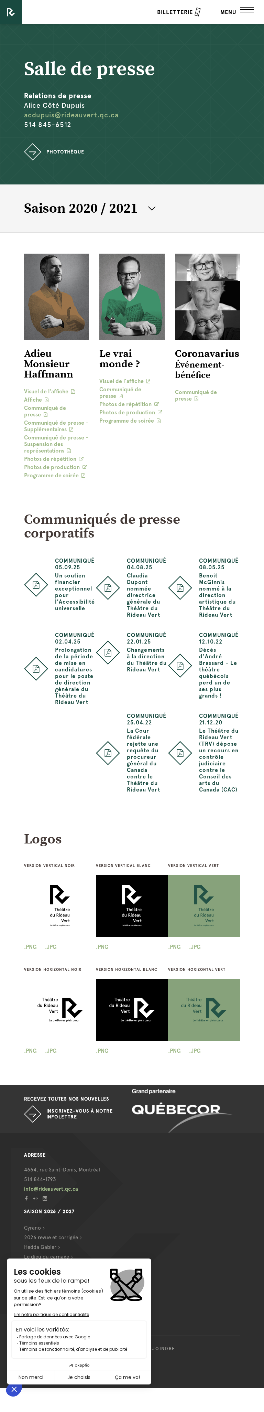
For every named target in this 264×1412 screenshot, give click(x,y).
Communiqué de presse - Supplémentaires (56, 426)
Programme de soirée (51, 475)
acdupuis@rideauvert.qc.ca (71, 115)
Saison (81, 208)
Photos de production (52, 467)
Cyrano (32, 1228)
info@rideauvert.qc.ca (51, 1189)
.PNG (30, 947)
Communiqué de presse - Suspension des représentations (56, 444)
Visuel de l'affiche (46, 391)
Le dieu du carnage (46, 1257)
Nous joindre (155, 1348)
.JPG (51, 947)
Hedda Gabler (40, 1247)
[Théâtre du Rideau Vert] (11, 12)
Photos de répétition (50, 459)
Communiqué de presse (45, 411)
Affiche (33, 399)
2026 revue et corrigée (51, 1237)
